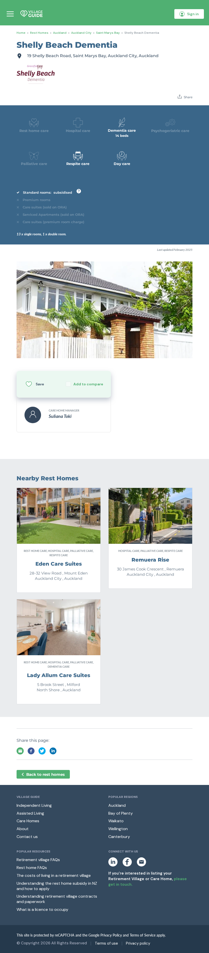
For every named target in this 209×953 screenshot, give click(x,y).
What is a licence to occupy (42, 909)
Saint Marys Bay (108, 33)
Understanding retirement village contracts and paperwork (57, 899)
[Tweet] (42, 750)
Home (21, 33)
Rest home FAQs (32, 867)
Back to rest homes (45, 774)
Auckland (60, 33)
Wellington (118, 828)
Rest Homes (39, 33)
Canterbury (119, 836)
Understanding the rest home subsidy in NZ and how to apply (57, 886)
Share (187, 97)
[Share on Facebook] (31, 750)
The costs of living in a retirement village (54, 875)
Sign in (193, 14)
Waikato (116, 821)
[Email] (20, 750)
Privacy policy (138, 943)
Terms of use (106, 943)
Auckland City (81, 33)
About (23, 828)
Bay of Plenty (120, 813)
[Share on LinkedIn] (53, 750)
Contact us (27, 836)
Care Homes (28, 821)
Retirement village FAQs (38, 859)
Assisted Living (30, 813)
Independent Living (34, 805)
